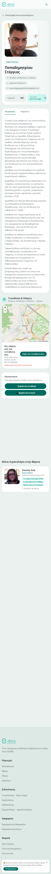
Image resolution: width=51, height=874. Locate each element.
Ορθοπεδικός (8, 805)
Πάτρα (5, 776)
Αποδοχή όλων (10, 869)
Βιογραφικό (10, 111)
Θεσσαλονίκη (8, 766)
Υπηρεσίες (25, 111)
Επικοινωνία (7, 853)
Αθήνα (4, 771)
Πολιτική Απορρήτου (11, 848)
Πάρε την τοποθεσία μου (33, 354)
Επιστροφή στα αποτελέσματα (19, 15)
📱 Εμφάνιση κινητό (25, 392)
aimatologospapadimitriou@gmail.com (24, 88)
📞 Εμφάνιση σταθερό (25, 386)
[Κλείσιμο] (47, 862)
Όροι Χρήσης (8, 844)
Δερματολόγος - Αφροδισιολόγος (17, 809)
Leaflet (33, 341)
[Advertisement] (25, 428)
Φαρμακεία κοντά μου (12, 829)
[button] (5, 307)
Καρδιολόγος (8, 800)
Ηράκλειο (6, 780)
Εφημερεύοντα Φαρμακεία (14, 824)
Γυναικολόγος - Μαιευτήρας (14, 795)
